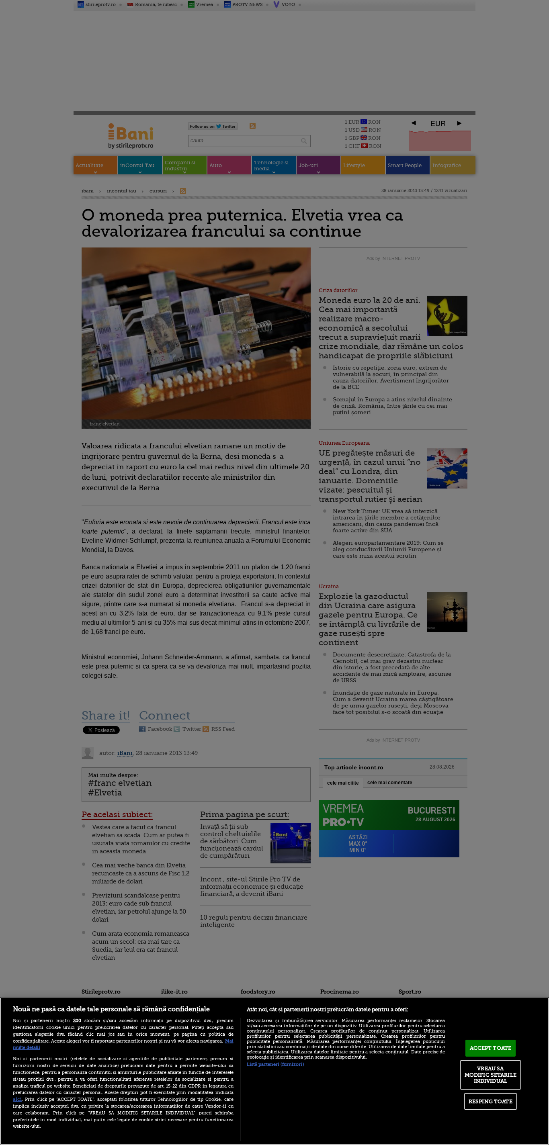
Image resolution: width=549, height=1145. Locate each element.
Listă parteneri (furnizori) (275, 1064)
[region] (274, 1071)
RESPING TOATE (490, 1101)
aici (17, 1099)
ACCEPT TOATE (491, 1048)
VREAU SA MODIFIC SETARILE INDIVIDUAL (490, 1074)
